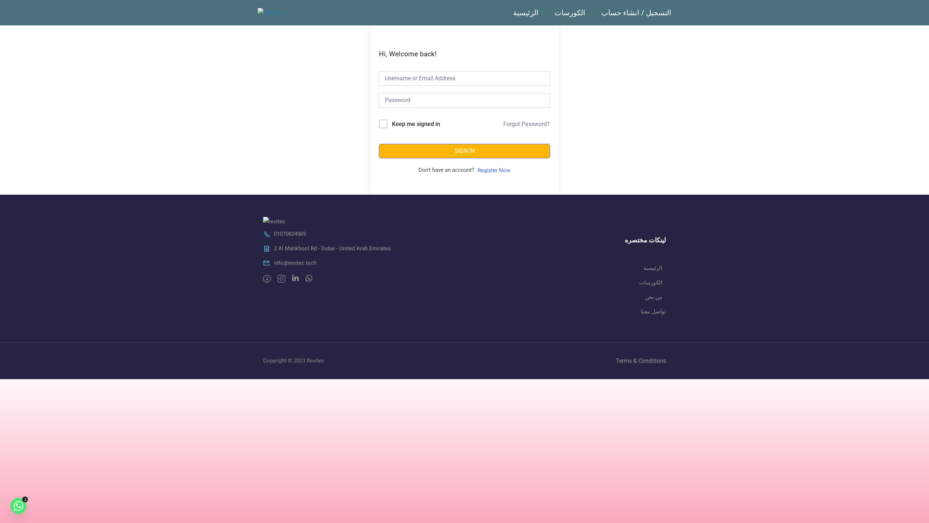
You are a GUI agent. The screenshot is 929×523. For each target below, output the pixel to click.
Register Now (494, 170)
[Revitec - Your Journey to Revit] (280, 13)
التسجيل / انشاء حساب (636, 12)
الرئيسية (526, 12)
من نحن (653, 297)
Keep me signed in (416, 124)
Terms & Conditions (641, 360)
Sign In (465, 150)
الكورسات (569, 12)
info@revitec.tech (295, 263)
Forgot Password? (526, 124)
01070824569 (290, 234)
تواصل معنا (653, 311)
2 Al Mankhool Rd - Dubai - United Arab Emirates (332, 248)
